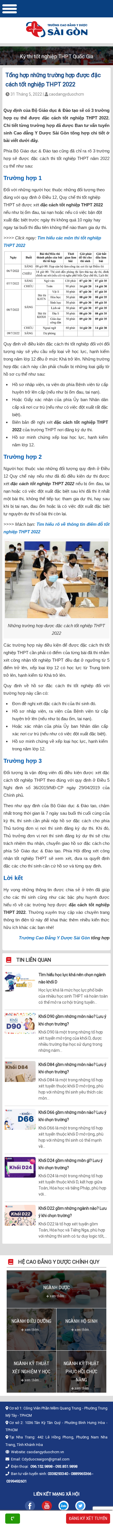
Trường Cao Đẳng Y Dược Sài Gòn (54, 937)
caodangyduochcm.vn (45, 1452)
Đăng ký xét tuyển (88, 1518)
